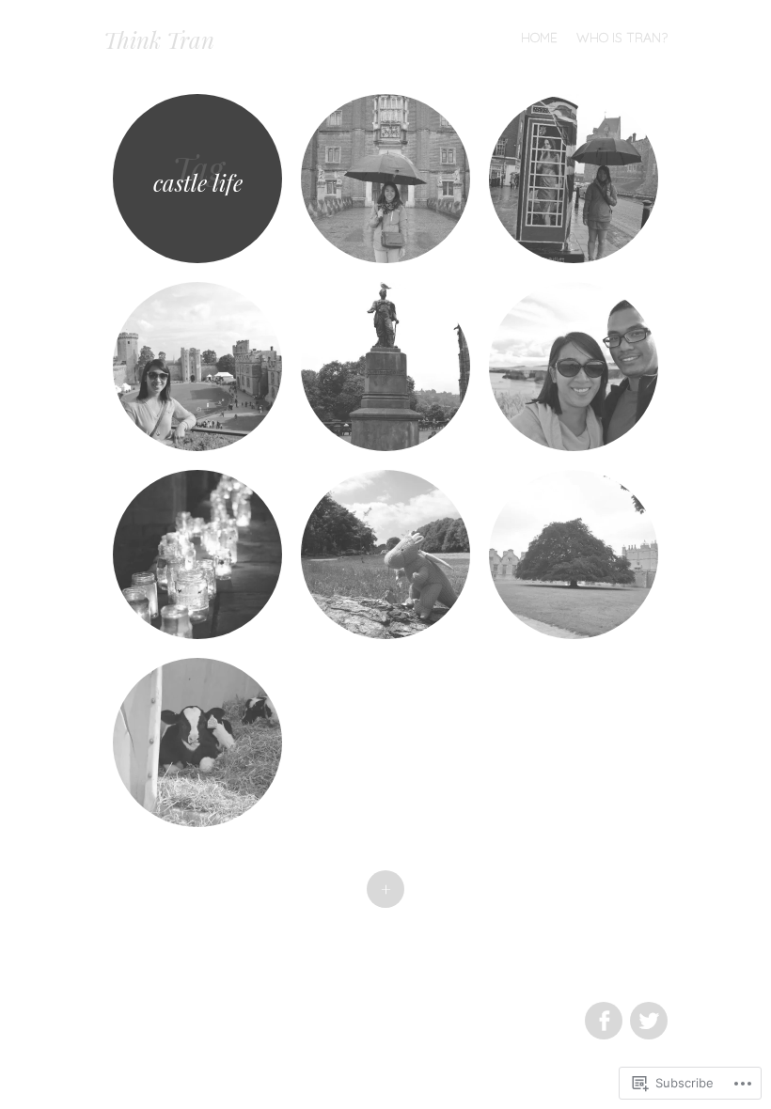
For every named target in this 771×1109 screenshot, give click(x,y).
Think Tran (158, 39)
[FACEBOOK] (602, 1010)
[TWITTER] (646, 1010)
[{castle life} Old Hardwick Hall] (385, 554)
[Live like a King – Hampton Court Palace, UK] (385, 178)
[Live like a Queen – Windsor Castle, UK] (573, 178)
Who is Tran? (622, 37)
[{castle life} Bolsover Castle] (573, 554)
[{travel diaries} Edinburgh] (385, 366)
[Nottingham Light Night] (197, 554)
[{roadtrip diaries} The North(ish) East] (573, 366)
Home (539, 37)
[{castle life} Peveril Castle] (197, 742)
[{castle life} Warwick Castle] (197, 366)
